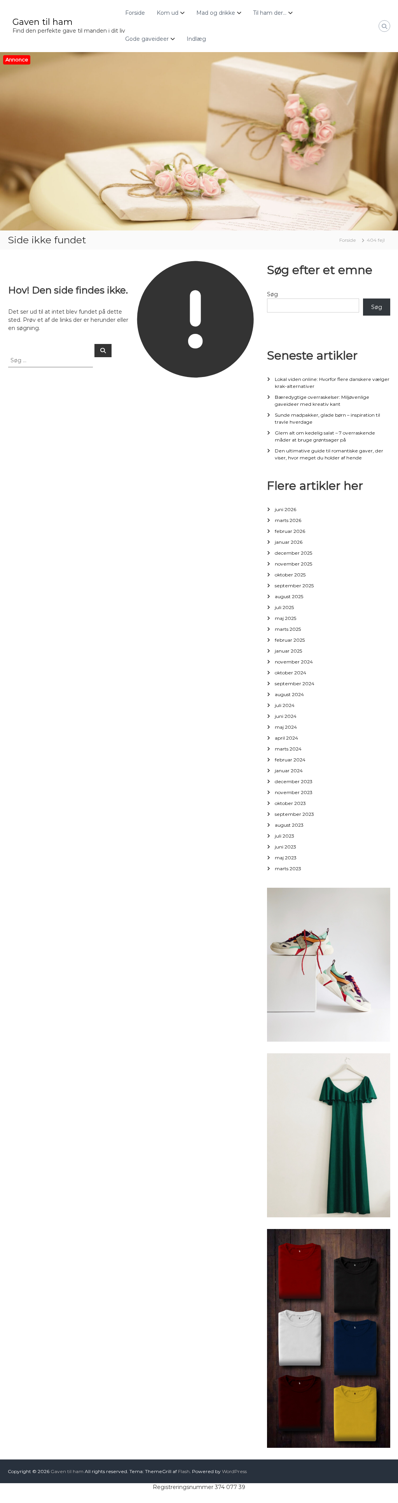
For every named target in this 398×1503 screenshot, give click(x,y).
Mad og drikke (215, 12)
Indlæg (196, 38)
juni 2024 (286, 716)
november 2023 (293, 792)
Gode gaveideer (147, 38)
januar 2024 (289, 770)
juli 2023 (284, 836)
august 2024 (289, 694)
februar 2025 (290, 640)
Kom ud (167, 12)
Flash (184, 1471)
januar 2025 (288, 651)
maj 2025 (285, 618)
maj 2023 (286, 858)
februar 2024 (290, 760)
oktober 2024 (290, 673)
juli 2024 (285, 705)
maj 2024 (286, 727)
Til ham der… (269, 12)
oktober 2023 (290, 803)
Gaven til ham (42, 22)
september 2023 (294, 814)
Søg (272, 294)
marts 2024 (288, 749)
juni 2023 (285, 847)
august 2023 (289, 825)
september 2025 (294, 585)
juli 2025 (284, 607)
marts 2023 (288, 868)
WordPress (234, 1471)
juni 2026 (285, 509)
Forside (135, 12)
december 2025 (293, 553)
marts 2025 (288, 629)
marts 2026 (288, 520)
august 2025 (289, 596)
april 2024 (286, 738)
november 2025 (293, 564)
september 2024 (294, 683)
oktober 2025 (290, 575)
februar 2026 (290, 531)
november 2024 (294, 662)
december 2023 (293, 781)
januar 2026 (288, 542)
